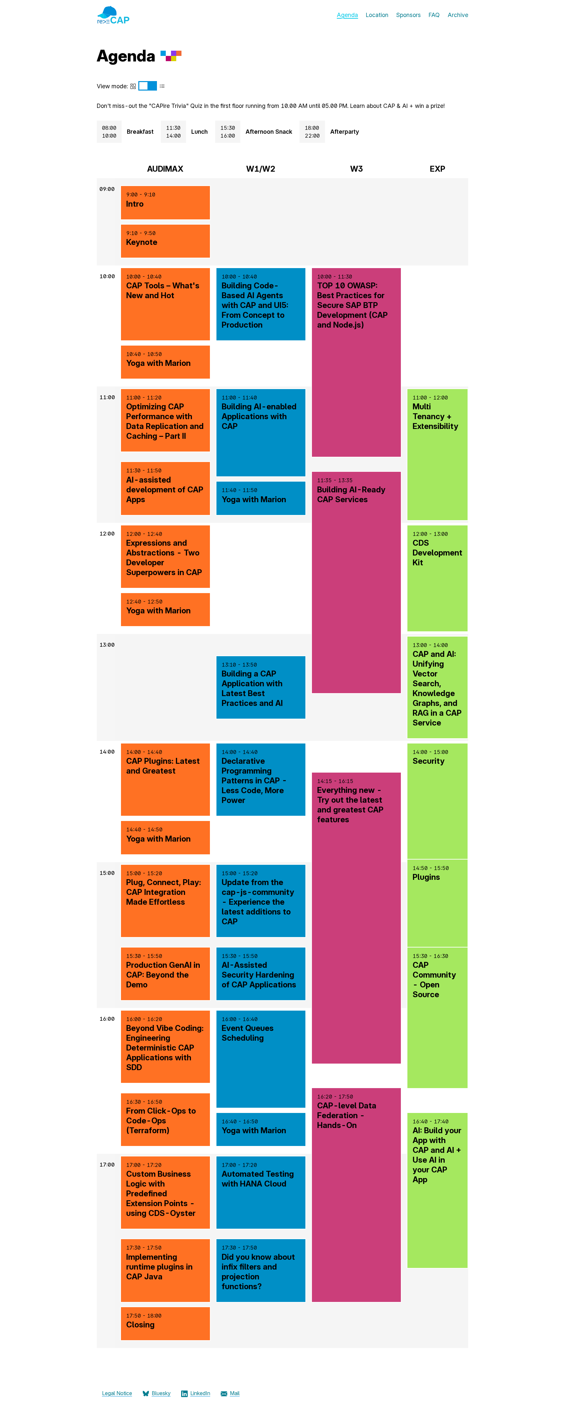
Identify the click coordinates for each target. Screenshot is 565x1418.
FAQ (434, 14)
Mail (235, 1393)
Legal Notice (117, 1393)
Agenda (347, 14)
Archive (458, 14)
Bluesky (161, 1393)
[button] (165, 202)
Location (377, 14)
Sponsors (408, 14)
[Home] (113, 21)
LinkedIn (200, 1393)
